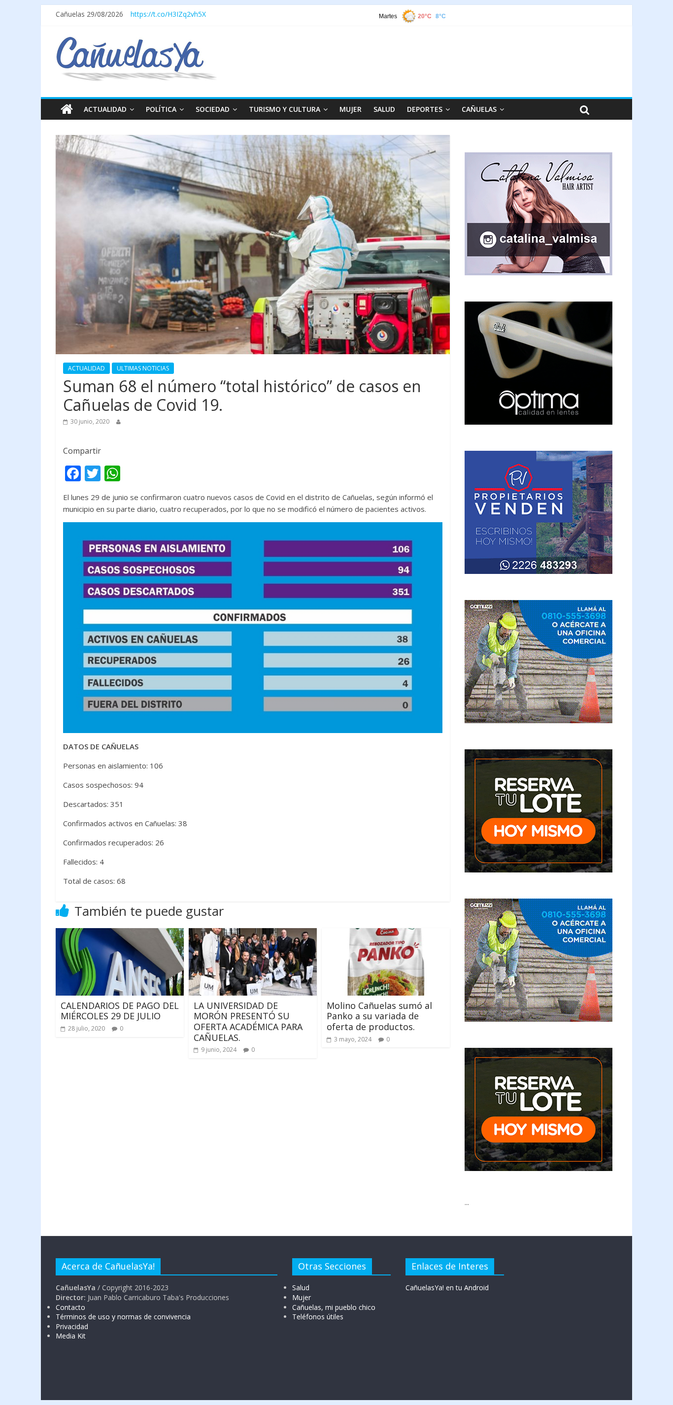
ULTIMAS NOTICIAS (143, 368)
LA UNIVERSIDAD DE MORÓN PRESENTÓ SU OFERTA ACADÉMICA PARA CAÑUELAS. (248, 1021)
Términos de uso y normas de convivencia (123, 1316)
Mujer (301, 1297)
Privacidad (72, 1326)
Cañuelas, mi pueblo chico (333, 1307)
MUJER (350, 109)
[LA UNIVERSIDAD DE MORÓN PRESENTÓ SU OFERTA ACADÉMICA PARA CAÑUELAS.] (253, 934)
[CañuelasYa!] (136, 41)
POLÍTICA (161, 109)
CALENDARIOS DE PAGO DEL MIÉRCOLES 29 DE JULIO (120, 1011)
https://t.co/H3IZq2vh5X (168, 14)
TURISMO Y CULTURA (284, 109)
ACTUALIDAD (105, 109)
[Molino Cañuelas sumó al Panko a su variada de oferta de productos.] (386, 934)
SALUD (384, 109)
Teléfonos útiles (317, 1316)
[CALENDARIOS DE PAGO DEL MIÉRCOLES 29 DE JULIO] (120, 934)
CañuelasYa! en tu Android (447, 1287)
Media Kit (71, 1335)
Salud (300, 1287)
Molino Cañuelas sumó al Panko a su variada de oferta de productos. (379, 1016)
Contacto (70, 1307)
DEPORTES (424, 109)
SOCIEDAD (213, 109)
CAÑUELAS (479, 109)
